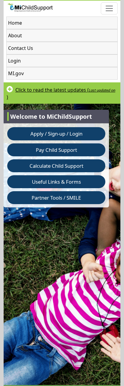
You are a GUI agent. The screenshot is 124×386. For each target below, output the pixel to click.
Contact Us (20, 48)
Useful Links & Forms (56, 181)
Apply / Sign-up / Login (56, 133)
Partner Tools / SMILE (56, 197)
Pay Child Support (56, 149)
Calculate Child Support (56, 165)
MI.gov (16, 73)
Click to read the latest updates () (61, 93)
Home (15, 23)
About (15, 35)
